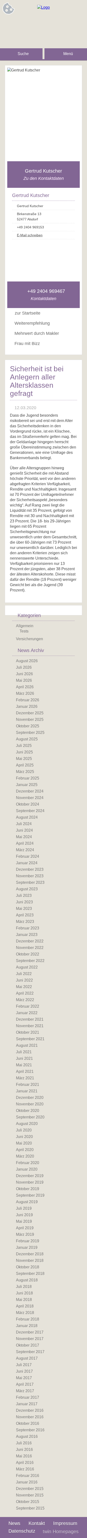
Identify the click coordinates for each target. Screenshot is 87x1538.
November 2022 (30, 948)
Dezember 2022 (30, 941)
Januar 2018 (26, 1326)
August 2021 (27, 1045)
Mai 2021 (24, 1065)
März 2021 (25, 1078)
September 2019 (30, 1195)
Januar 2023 (26, 935)
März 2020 (25, 1156)
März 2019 (25, 1234)
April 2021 (25, 1071)
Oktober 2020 (27, 1111)
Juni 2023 (24, 902)
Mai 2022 (24, 987)
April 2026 (25, 687)
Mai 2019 (24, 1221)
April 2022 (25, 993)
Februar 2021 (27, 1084)
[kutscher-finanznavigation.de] (43, 7)
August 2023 (27, 889)
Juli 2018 (24, 1287)
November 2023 (30, 876)
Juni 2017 (24, 1371)
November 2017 (30, 1339)
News (14, 1523)
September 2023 (30, 882)
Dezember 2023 (30, 869)
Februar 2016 (27, 1476)
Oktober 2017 (27, 1345)
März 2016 (25, 1469)
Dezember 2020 (30, 1098)
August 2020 (27, 1124)
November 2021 (30, 1026)
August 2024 (27, 817)
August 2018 (27, 1280)
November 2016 (30, 1417)
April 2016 (25, 1463)
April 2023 (25, 915)
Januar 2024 (26, 863)
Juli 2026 (24, 667)
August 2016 (27, 1436)
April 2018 (25, 1306)
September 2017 (30, 1352)
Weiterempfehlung (32, 323)
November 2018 (30, 1260)
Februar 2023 (27, 928)
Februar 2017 (27, 1397)
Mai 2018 (24, 1300)
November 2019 (30, 1182)
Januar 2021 (26, 1091)
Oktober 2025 (27, 726)
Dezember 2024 (30, 791)
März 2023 (25, 922)
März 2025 (25, 772)
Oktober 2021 (27, 1032)
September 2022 (30, 961)
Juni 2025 (24, 752)
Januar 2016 (26, 1482)
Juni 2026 (24, 674)
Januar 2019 (26, 1247)
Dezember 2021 (30, 1019)
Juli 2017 (24, 1365)
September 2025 (30, 732)
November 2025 (30, 719)
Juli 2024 (24, 824)
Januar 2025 (26, 785)
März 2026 (25, 693)
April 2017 (25, 1384)
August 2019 (27, 1202)
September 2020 (30, 1117)
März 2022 (25, 1000)
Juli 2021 (24, 1052)
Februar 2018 (27, 1319)
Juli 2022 (24, 974)
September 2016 (30, 1430)
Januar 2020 (26, 1169)
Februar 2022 (27, 1006)
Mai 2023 (24, 908)
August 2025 (27, 739)
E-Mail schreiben (30, 235)
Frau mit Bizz (27, 343)
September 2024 (30, 811)
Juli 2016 (24, 1443)
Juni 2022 (24, 980)
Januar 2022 (26, 1013)
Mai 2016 (24, 1456)
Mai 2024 (24, 837)
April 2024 (25, 843)
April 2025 (25, 765)
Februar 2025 (27, 778)
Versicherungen (29, 639)
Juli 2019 (24, 1208)
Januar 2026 (26, 706)
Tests (24, 631)
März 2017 (25, 1391)
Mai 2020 (24, 1143)
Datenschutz (21, 1531)
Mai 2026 (24, 680)
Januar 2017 (26, 1404)
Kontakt (37, 1523)
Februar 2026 (27, 700)
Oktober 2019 (27, 1189)
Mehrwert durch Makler (36, 333)
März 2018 (25, 1313)
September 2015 (30, 1508)
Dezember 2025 (30, 713)
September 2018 (30, 1273)
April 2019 (25, 1228)
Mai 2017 (24, 1378)
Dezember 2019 (30, 1176)
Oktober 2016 (27, 1423)
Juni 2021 (24, 1058)
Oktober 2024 (27, 804)
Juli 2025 (24, 746)
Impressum (65, 1523)
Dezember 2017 (30, 1332)
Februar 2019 (27, 1241)
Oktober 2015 (27, 1502)
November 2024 (30, 798)
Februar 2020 (27, 1163)
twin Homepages (61, 1531)
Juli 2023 (24, 895)
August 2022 (27, 967)
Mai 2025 (24, 759)
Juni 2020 (24, 1137)
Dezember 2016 (30, 1410)
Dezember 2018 (30, 1254)
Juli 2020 (24, 1130)
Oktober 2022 (27, 954)
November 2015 (30, 1495)
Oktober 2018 (27, 1267)
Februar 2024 (27, 856)
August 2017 (27, 1358)
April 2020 (25, 1150)
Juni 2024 (24, 830)
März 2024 (25, 850)
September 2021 (30, 1039)
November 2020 (30, 1104)
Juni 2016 (24, 1449)
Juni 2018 (24, 1293)
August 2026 (27, 661)
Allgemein (24, 626)
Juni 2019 (24, 1215)
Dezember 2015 (30, 1489)
